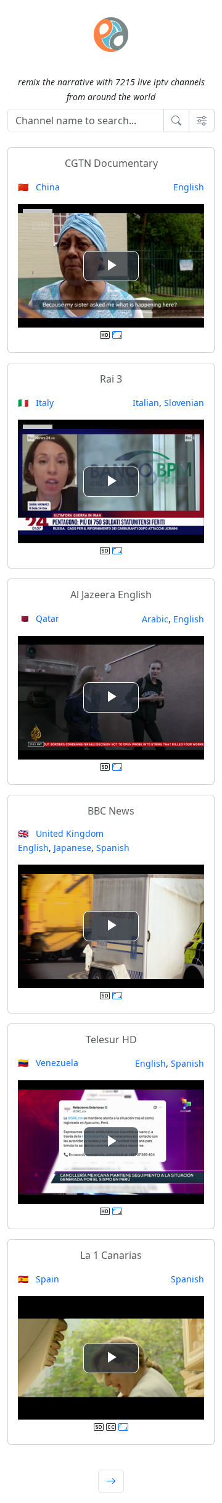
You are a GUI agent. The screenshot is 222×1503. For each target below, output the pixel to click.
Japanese (72, 847)
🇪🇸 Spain (38, 1279)
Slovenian (184, 403)
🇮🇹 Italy (36, 403)
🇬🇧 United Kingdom (61, 833)
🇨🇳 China (39, 187)
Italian (146, 403)
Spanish (113, 847)
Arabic (155, 619)
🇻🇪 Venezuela (48, 1063)
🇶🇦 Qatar (38, 618)
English (188, 187)
